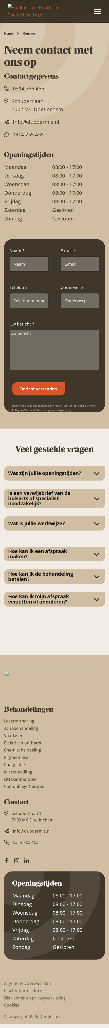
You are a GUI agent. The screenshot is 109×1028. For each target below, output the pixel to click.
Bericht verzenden (38, 389)
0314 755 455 (28, 88)
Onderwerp (72, 287)
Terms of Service (34, 410)
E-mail (68, 251)
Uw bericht (22, 324)
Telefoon (18, 287)
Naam (17, 251)
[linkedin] (26, 860)
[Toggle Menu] (97, 11)
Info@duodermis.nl (36, 121)
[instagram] (16, 860)
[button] (54, 473)
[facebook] (6, 860)
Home (8, 33)
